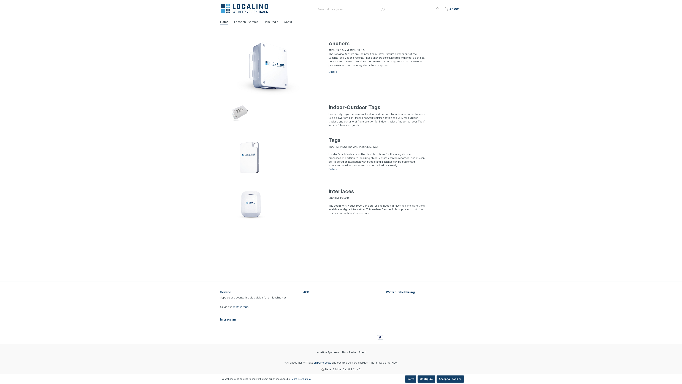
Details (333, 169)
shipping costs (322, 362)
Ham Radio (349, 352)
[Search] (383, 9)
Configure (426, 378)
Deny (410, 378)
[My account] (437, 9)
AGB (306, 292)
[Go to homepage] (244, 8)
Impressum (228, 319)
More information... (301, 379)
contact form (240, 306)
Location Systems (327, 352)
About (363, 352)
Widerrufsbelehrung (400, 292)
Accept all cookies (450, 378)
